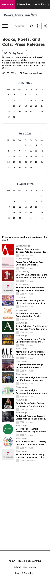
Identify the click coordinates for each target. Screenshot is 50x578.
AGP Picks (7, 4)
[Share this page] (46, 26)
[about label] (17, 255)
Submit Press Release (25, 567)
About (12, 560)
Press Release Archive (29, 560)
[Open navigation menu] (5, 26)
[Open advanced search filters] (38, 26)
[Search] (31, 26)
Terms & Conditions (25, 573)
